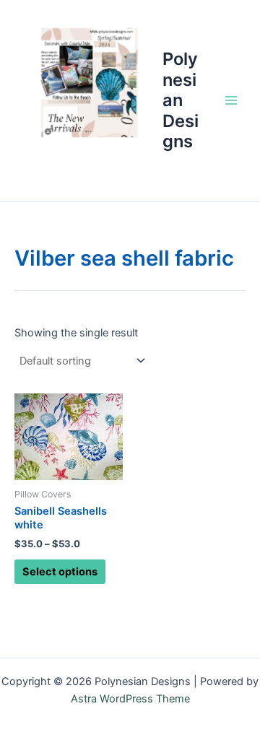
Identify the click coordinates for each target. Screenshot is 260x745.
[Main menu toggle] (231, 100)
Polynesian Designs (180, 100)
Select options (60, 571)
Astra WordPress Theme (130, 698)
